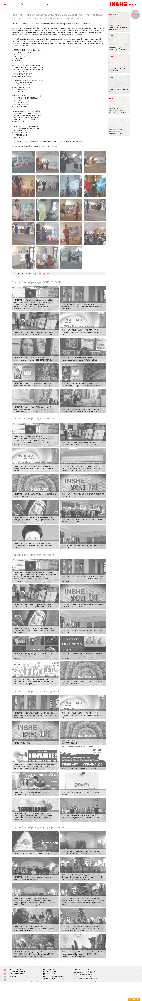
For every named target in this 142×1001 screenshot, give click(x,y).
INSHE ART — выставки (50, 971)
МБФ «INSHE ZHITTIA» (16, 969)
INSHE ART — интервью (50, 973)
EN (13, 2)
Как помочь (12, 976)
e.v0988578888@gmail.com (88, 978)
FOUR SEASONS (28, 18)
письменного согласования (104, 981)
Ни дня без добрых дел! (16, 973)
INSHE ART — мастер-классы (51, 975)
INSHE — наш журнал (49, 969)
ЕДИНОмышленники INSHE (17, 971)
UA (13, 4)
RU (13, 6)
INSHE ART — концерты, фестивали (54, 976)
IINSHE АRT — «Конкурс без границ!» (54, 978)
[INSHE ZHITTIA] (125, 4)
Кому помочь (13, 975)
